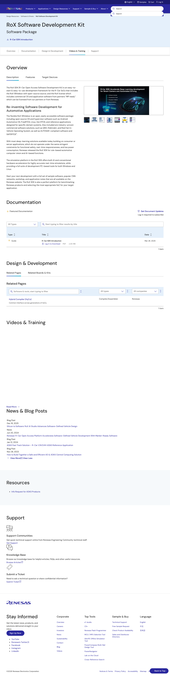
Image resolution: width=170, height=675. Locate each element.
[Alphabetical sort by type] (127, 291)
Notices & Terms (106, 671)
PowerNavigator (91, 651)
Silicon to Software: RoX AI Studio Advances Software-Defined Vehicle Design (42, 426)
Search (137, 8)
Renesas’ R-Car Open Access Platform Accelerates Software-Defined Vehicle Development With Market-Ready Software (62, 435)
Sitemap (143, 671)
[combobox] (137, 13)
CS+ (86, 626)
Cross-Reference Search (94, 659)
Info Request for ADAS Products (25, 491)
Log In (160, 2)
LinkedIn (15, 651)
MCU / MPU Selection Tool (95, 634)
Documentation (28, 51)
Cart (152, 2)
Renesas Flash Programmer (95, 630)
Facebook (15, 645)
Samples (143, 2)
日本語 (142, 630)
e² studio (88, 622)
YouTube (15, 639)
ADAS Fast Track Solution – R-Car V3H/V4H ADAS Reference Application (40, 445)
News (59, 634)
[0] (80, 291)
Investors (60, 630)
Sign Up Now (15, 633)
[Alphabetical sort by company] (160, 291)
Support (95, 51)
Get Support (12, 543)
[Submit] (113, 14)
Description (12, 77)
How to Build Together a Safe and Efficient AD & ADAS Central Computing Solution (44, 454)
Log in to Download (52, 244)
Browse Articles (13, 562)
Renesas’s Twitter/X (20, 642)
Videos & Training (77, 51)
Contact (60, 643)
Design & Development (52, 51)
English (143, 622)
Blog (58, 647)
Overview (11, 51)
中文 (141, 626)
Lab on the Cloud (91, 655)
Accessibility (133, 671)
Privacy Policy (120, 671)
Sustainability (62, 639)
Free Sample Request (120, 626)
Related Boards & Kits (39, 272)
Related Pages (13, 272)
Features (30, 77)
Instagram (16, 648)
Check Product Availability (122, 630)
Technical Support (119, 622)
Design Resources (12, 16)
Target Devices (49, 77)
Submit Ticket (12, 581)
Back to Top (159, 671)
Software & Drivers (27, 16)
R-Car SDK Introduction (21, 39)
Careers (60, 626)
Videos (59, 651)
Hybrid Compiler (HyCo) (20, 299)
